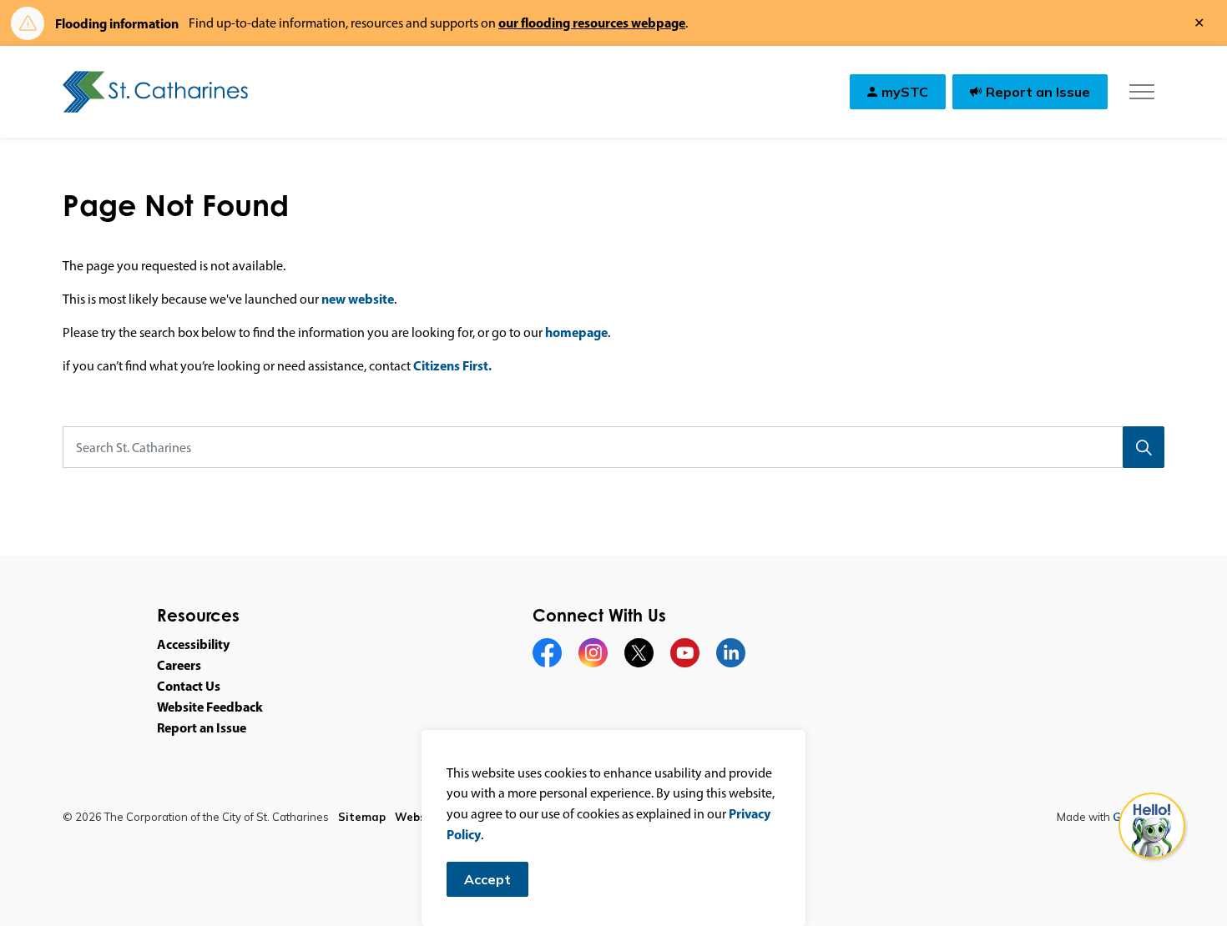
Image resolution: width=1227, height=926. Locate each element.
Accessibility (193, 644)
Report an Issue (1038, 91)
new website (357, 298)
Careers (179, 665)
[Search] (1143, 447)
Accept (487, 879)
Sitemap (362, 816)
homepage (576, 332)
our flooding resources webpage (591, 22)
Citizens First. (452, 365)
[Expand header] (1141, 92)
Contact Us (188, 685)
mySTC (904, 91)
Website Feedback (210, 706)
